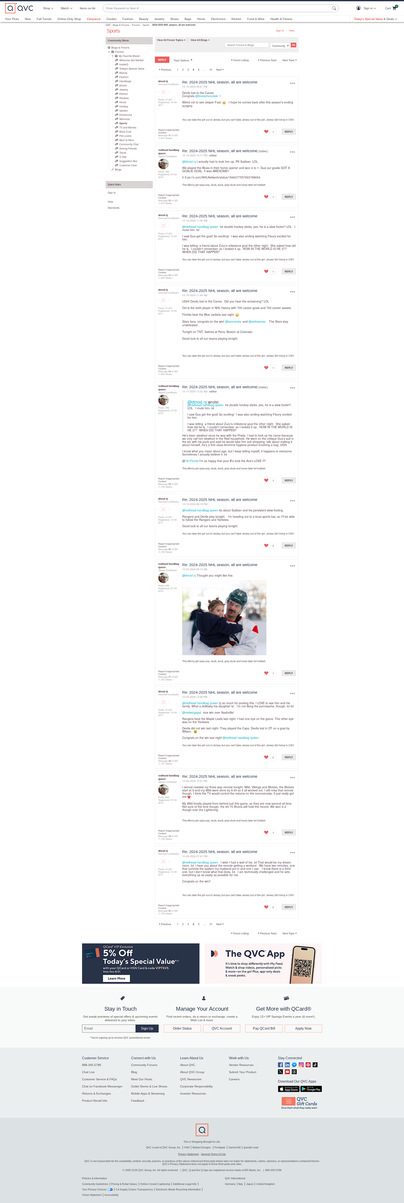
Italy (240, 1184)
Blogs (118, 169)
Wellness (124, 119)
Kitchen (236, 19)
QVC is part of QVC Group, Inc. (163, 1147)
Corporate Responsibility (196, 1086)
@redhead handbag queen (200, 226)
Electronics (218, 19)
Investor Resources (193, 1093)
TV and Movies (127, 127)
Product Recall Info (94, 1100)
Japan (249, 1184)
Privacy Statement (188, 1154)
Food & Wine (255, 19)
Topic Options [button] (181, 60)
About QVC (187, 1065)
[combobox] (216, 8)
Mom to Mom (126, 140)
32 (169, 200)
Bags (188, 19)
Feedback (137, 1100)
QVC (108, 24)
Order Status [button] (182, 1028)
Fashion (127, 19)
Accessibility (111, 1195)
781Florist (191, 461)
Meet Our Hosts (141, 1079)
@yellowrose (257, 321)
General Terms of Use (213, 1154)
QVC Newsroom (191, 1079)
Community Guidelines (95, 1184)
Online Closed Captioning (155, 1184)
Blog (134, 1072)
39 (169, 836)
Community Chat (128, 144)
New (28, 19)
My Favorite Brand (129, 56)
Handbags (125, 81)
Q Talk (122, 156)
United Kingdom (265, 1184)
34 (169, 371)
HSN (187, 1147)
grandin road (251, 1147)
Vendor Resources (241, 1065)
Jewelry (159, 19)
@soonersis (233, 321)
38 (169, 760)
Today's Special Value (131, 68)
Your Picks (12, 19)
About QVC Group (192, 1072)
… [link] (204, 69)
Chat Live (88, 1072)
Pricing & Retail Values (124, 1184)
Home (201, 19)
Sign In (280, 30)
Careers (234, 1079)
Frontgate (219, 1147)
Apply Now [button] (303, 1028)
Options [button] (292, 83)
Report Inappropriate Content (168, 131)
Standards (114, 207)
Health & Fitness (281, 19)
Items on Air (88, 8)
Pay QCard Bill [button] (264, 1028)
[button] (359, 8)
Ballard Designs (202, 1147)
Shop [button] (46, 8)
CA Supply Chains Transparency (134, 1189)
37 (169, 676)
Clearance (94, 19)
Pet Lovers (125, 135)
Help (291, 30)
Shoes (174, 19)
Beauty (143, 19)
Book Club (125, 131)
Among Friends (128, 148)
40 (169, 910)
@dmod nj (189, 161)
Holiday (123, 106)
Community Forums (144, 1065)
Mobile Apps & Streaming (148, 1093)
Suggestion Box (128, 161)
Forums (136, 24)
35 (169, 484)
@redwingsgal (191, 712)
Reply (289, 131)
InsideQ (123, 64)
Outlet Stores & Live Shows (149, 1086)
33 (169, 275)
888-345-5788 (91, 1065)
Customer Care (128, 165)
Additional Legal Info (185, 1184)
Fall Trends (44, 19)
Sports (146, 24)
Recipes (124, 98)
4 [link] (193, 69)
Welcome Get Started (131, 60)
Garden (111, 19)
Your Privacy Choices (94, 1189)
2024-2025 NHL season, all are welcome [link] (173, 24)
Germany (230, 1184)
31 (211, 69)
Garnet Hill (235, 1147)
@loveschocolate (206, 96)
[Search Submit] (335, 8)
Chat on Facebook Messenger (102, 1086)
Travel (122, 152)
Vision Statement (91, 1195)
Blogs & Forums (121, 24)
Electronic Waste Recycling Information (178, 1189)
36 (169, 549)
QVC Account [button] (222, 1028)
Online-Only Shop (69, 19)
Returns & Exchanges (96, 1093)
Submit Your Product (242, 1072)
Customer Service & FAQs (99, 1079)
